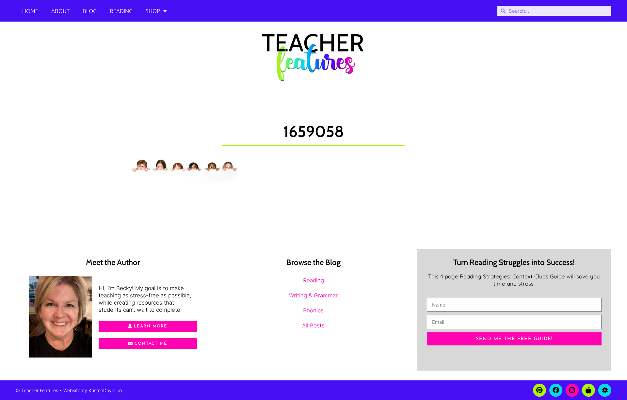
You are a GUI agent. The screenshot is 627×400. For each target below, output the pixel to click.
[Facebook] (555, 390)
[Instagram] (572, 390)
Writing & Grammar (313, 295)
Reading (121, 10)
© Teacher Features (37, 390)
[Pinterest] (539, 390)
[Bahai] (604, 390)
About (60, 10)
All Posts (313, 325)
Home (30, 10)
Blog (90, 10)
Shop (153, 10)
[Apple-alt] (588, 390)
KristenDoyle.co (105, 390)
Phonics (313, 310)
